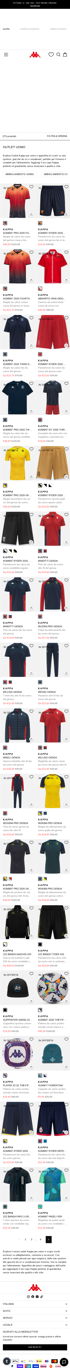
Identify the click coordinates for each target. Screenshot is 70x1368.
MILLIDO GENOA (17, 693)
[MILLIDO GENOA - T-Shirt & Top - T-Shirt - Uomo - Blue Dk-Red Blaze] (5, 682)
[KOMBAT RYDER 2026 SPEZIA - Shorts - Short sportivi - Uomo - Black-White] (50, 485)
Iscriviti (35, 1347)
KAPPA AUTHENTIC (30, 29)
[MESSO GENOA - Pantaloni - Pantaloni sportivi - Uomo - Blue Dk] (40, 682)
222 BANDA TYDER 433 (52, 956)
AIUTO (7, 1311)
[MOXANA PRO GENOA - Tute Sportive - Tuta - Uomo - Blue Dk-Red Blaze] (5, 813)
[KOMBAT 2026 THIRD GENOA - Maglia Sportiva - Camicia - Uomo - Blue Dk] (5, 354)
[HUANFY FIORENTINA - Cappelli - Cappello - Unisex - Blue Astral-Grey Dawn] (45, 1076)
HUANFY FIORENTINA (52, 1087)
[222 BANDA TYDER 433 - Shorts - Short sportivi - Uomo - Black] (40, 944)
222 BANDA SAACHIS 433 (17, 956)
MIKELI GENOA (17, 759)
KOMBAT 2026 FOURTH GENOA (17, 301)
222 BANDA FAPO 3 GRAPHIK (17, 1219)
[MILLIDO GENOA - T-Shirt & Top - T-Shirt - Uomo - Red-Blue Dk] (10, 682)
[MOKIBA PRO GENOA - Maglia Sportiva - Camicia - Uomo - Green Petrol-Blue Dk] (45, 813)
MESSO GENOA (50, 693)
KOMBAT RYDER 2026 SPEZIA (52, 497)
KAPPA (6, 29)
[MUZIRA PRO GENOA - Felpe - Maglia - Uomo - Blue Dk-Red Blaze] (40, 617)
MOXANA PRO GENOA (16, 825)
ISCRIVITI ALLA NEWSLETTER (20, 1331)
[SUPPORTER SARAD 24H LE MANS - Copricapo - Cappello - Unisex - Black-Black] (5, 1010)
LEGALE (7, 1324)
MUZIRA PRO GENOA (51, 628)
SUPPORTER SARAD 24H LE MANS (17, 1022)
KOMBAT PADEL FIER (52, 1219)
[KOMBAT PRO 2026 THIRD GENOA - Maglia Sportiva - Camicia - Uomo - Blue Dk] (5, 420)
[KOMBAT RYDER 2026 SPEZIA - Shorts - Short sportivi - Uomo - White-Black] (45, 485)
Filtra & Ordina (57, 136)
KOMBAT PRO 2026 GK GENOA (17, 497)
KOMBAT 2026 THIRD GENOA (17, 366)
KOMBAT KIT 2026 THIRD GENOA (52, 432)
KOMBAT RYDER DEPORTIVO (52, 1153)
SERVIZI (7, 1317)
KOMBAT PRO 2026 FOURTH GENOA (17, 235)
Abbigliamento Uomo (19, 174)
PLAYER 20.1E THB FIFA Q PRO (17, 1087)
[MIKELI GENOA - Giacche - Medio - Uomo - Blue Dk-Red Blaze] (5, 748)
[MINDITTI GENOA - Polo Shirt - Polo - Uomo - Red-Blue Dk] (40, 551)
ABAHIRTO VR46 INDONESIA (52, 301)
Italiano (8, 1304)
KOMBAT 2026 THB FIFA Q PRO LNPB (52, 1022)
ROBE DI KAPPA (58, 29)
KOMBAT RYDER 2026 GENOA (52, 235)
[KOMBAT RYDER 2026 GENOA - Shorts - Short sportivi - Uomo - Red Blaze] (40, 354)
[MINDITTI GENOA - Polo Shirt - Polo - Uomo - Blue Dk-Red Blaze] (45, 551)
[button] (7, 1361)
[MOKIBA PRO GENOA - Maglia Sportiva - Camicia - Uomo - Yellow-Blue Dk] (40, 813)
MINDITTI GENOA (50, 562)
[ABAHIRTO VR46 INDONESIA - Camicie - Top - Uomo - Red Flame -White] (40, 289)
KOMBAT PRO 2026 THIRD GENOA (17, 432)
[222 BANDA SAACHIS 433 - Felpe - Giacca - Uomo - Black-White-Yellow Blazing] (5, 944)
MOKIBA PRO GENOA (52, 825)
